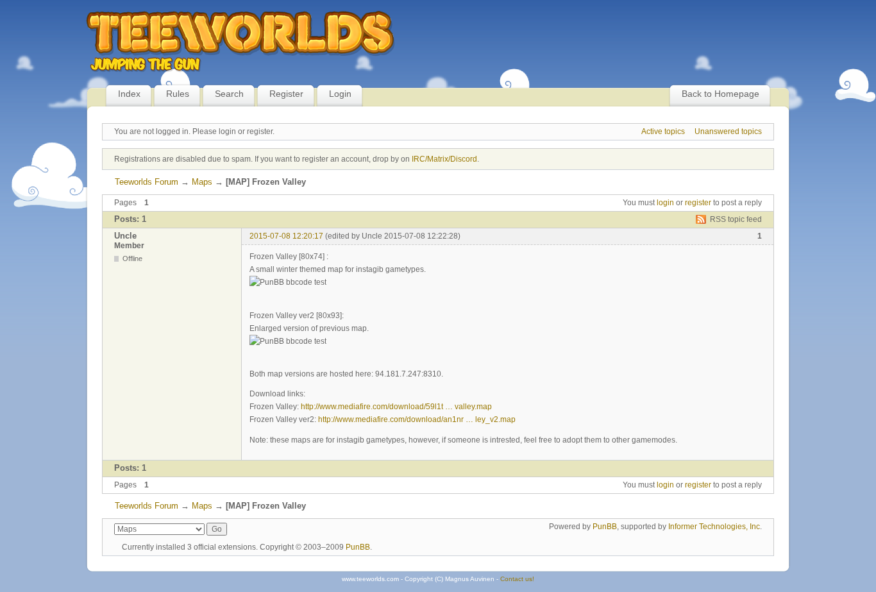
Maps (202, 182)
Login (340, 94)
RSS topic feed (736, 219)
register (698, 202)
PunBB (605, 526)
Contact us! (517, 578)
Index (129, 94)
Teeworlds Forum (146, 182)
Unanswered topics (728, 131)
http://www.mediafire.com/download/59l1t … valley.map (396, 406)
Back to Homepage (720, 94)
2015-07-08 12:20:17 (286, 236)
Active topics (663, 131)
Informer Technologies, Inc (714, 526)
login (665, 202)
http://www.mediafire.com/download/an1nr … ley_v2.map (417, 419)
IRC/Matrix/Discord (444, 159)
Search (229, 94)
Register (286, 94)
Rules (177, 94)
